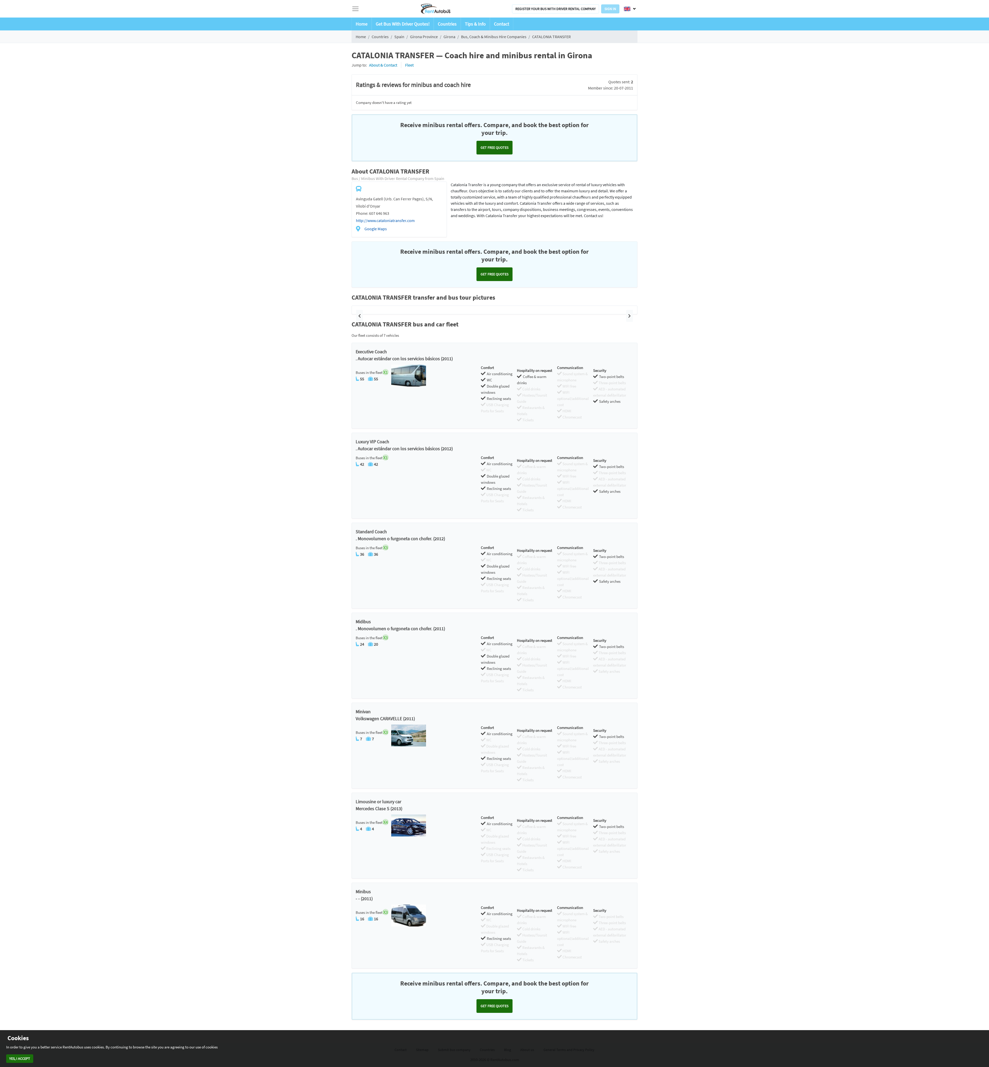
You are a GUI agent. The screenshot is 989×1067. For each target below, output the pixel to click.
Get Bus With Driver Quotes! (403, 24)
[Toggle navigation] (355, 9)
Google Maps (375, 228)
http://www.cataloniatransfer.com (385, 220)
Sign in (610, 8)
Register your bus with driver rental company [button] (555, 8)
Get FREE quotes (494, 147)
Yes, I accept (19, 1058)
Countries (447, 24)
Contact (501, 24)
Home (362, 24)
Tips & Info (475, 24)
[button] (359, 316)
